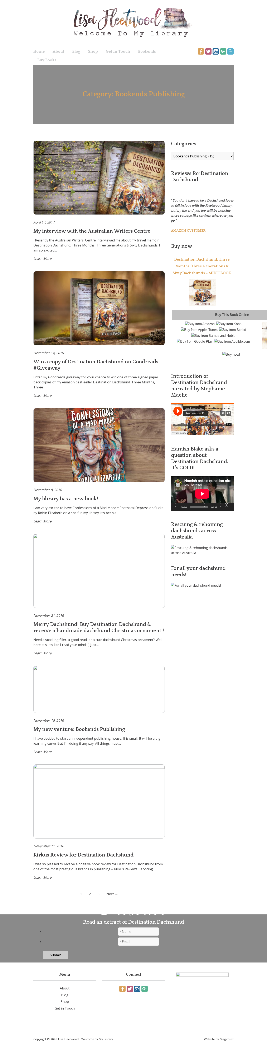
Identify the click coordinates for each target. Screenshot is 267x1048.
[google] (223, 51)
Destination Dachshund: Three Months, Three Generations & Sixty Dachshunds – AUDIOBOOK (202, 266)
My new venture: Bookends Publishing (79, 729)
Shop (93, 51)
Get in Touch (65, 1008)
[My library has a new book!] (99, 445)
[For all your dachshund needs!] (196, 585)
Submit (55, 955)
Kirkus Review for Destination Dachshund (83, 855)
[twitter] (208, 51)
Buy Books (46, 60)
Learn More (42, 258)
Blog (76, 51)
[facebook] (201, 51)
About (58, 51)
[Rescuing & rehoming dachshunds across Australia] (202, 552)
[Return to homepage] (133, 23)
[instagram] (216, 51)
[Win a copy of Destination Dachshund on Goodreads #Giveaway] (99, 308)
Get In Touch (118, 51)
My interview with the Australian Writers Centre (91, 231)
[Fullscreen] (242, 505)
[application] (202, 493)
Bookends (147, 51)
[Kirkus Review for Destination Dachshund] (99, 801)
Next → (112, 894)
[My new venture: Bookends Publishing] (99, 689)
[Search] (230, 51)
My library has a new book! (65, 499)
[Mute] (223, 505)
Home (39, 51)
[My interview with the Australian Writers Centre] (99, 178)
